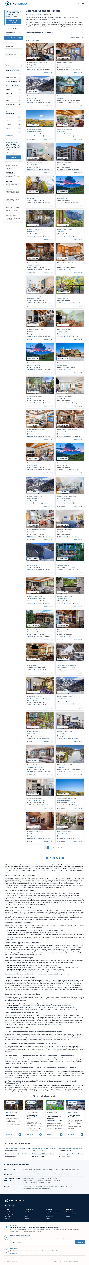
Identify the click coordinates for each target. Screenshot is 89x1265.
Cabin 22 (30, 834)
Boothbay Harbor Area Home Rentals (69, 1169)
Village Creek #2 (62, 834)
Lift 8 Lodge (60, 98)
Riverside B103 (61, 131)
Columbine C (31, 231)
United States (39, 14)
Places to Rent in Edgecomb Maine (32, 1169)
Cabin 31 (59, 632)
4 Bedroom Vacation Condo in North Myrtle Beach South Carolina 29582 (41, 1180)
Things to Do (7, 1216)
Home (29, 398)
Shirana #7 (30, 532)
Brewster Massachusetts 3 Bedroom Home (58, 1186)
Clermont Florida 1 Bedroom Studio (32, 1174)
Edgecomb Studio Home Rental (51, 1169)
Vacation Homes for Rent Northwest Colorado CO (21, 1148)
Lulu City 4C (31, 198)
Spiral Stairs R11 (32, 165)
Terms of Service (70, 1214)
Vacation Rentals (8, 1211)
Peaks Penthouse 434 (63, 800)
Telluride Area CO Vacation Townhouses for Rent (48, 1154)
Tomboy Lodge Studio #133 (36, 800)
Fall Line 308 (61, 734)
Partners (48, 1218)
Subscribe (80, 1242)
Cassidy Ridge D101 (63, 565)
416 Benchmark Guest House (36, 598)
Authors (27, 1218)
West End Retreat (62, 298)
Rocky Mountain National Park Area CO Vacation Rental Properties (26, 1154)
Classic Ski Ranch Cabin (34, 767)
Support (68, 1216)
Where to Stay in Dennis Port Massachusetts (34, 1186)
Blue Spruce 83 (32, 665)
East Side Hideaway (33, 365)
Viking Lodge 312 (32, 498)
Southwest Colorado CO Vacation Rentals (72, 1148)
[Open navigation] (83, 3)
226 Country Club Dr (63, 498)
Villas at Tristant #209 (34, 265)
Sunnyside (60, 231)
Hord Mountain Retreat (34, 632)
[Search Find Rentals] (79, 3)
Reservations (69, 1211)
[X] (13, 1205)
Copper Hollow (61, 65)
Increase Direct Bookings (52, 1211)
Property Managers (9, 1214)
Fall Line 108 (61, 398)
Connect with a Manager (13, 21)
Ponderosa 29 (61, 432)
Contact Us (13, 1253)
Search (13, 157)
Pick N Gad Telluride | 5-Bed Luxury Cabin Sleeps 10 (38, 699)
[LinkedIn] (9, 1205)
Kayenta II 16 (31, 432)
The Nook (60, 532)
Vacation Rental (62, 365)
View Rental (47, 72)
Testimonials (49, 1214)
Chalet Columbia (62, 699)
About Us (27, 1211)
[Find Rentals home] (16, 3)
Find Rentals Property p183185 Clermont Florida (55, 1174)
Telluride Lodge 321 (63, 332)
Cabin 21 (30, 332)
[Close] (7, 61)
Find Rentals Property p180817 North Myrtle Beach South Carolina (40, 1178)
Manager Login (49, 1216)
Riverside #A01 (32, 465)
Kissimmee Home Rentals (74, 1174)
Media (26, 1216)
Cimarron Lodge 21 (33, 565)
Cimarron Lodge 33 (63, 598)
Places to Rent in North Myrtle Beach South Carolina (36, 1182)
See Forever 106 (62, 465)
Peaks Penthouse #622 (34, 131)
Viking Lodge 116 (62, 198)
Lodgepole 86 (31, 65)
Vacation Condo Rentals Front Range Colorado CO (48, 1148)
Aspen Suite (31, 734)
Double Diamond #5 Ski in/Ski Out (67, 665)
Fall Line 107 (61, 165)
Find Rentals (29, 14)
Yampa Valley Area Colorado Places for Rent (73, 1154)
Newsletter (7, 1218)
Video (26, 1214)
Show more (9, 107)
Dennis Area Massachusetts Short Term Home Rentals (37, 1188)
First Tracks (60, 767)
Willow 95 (60, 265)
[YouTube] (5, 1205)
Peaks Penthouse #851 (34, 298)
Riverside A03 (31, 98)
